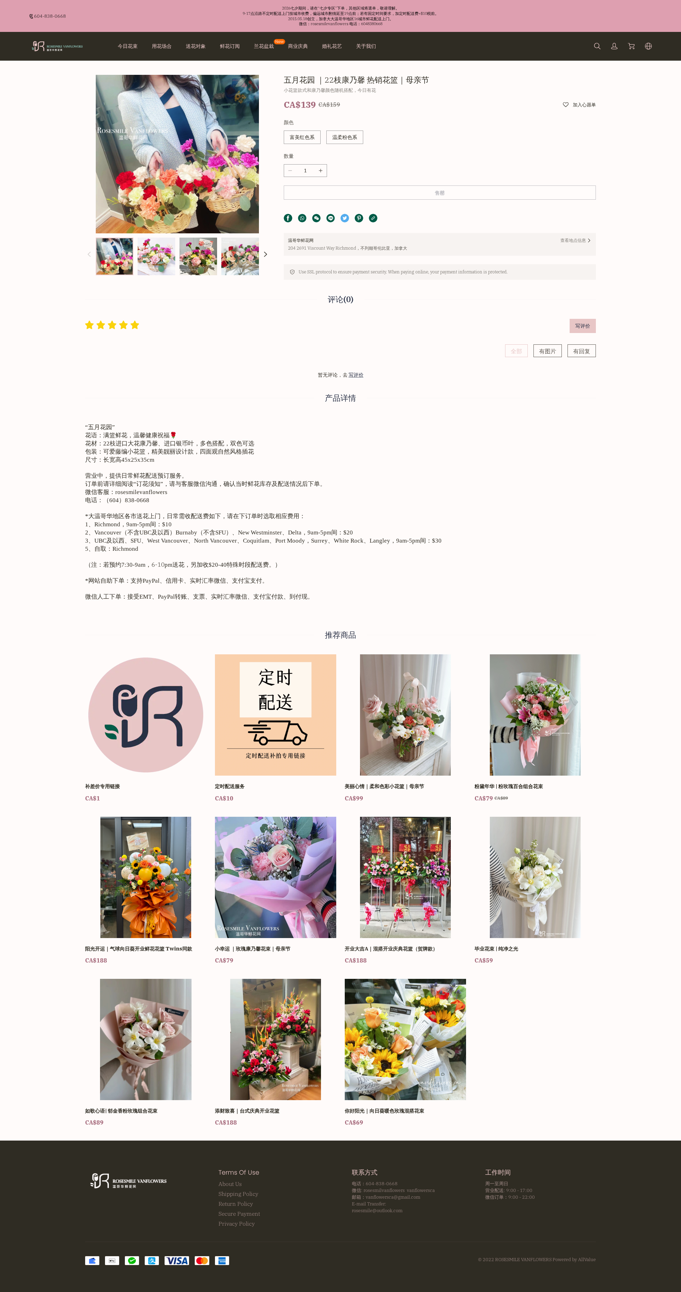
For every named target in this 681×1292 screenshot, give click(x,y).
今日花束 (128, 46)
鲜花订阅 (230, 46)
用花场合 (162, 46)
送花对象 (196, 46)
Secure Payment (239, 1213)
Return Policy (235, 1203)
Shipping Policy (238, 1193)
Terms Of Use (238, 1172)
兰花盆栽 (264, 46)
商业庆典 (298, 46)
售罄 (440, 193)
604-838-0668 (50, 16)
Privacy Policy (236, 1223)
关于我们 (366, 46)
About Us (230, 1183)
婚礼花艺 (332, 46)
